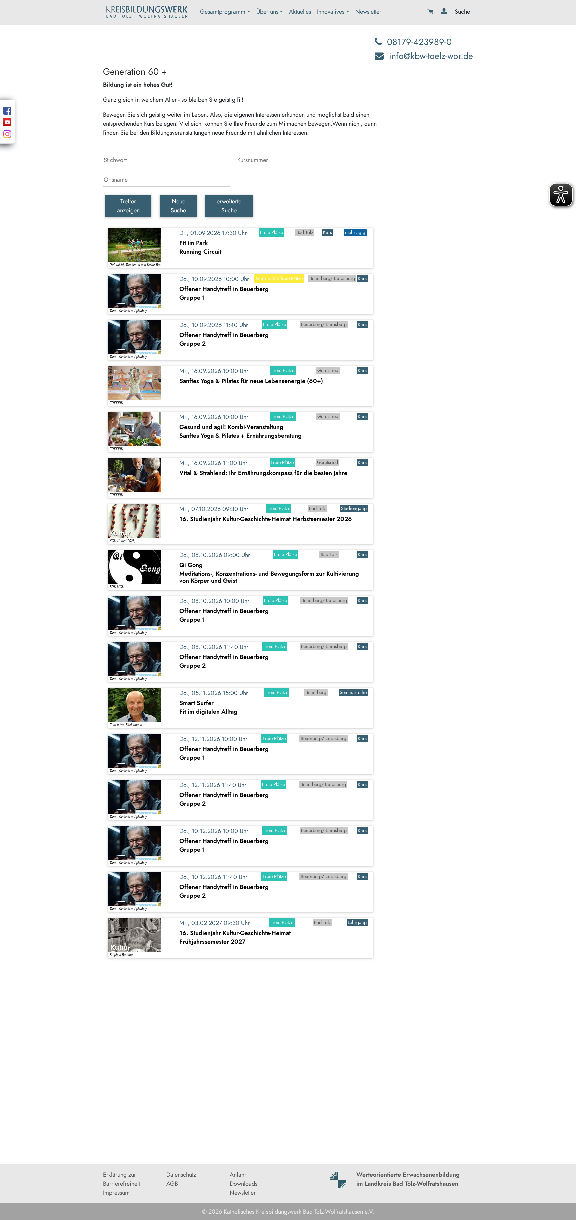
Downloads (243, 1183)
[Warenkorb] (431, 12)
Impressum (116, 1192)
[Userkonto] (445, 12)
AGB (172, 1183)
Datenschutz (181, 1174)
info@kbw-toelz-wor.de (431, 55)
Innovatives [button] (330, 11)
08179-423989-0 (419, 41)
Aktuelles (300, 11)
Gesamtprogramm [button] (222, 11)
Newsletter (368, 11)
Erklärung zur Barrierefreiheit (121, 1179)
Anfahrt (239, 1174)
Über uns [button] (267, 11)
